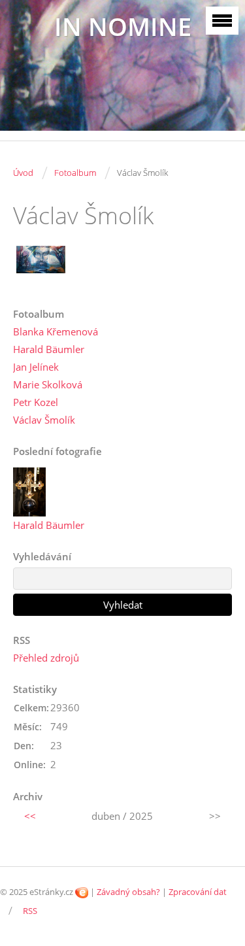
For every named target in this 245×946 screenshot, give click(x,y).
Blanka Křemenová (55, 331)
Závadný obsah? (128, 892)
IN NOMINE (122, 26)
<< (30, 815)
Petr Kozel (35, 402)
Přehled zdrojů (46, 657)
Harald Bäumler (48, 349)
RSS (30, 911)
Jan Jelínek (36, 366)
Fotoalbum (75, 172)
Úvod (23, 172)
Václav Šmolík (44, 419)
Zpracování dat (198, 892)
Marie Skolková (47, 384)
